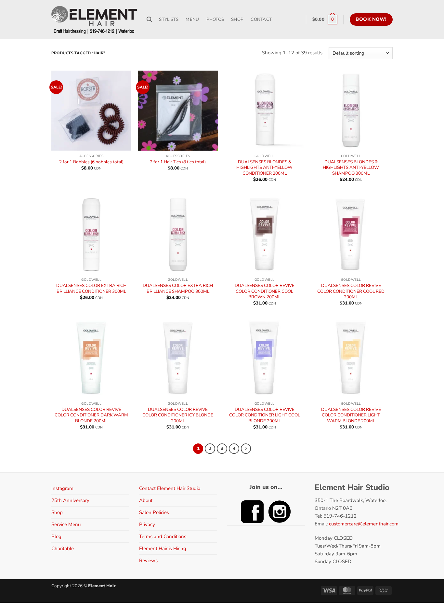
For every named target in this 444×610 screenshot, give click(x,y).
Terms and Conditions (162, 536)
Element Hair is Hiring (162, 548)
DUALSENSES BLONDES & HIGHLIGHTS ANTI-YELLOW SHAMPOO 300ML (351, 167)
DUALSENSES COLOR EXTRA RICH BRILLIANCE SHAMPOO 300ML (178, 288)
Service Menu (66, 524)
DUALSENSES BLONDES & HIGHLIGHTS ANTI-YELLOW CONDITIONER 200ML (264, 167)
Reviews (148, 560)
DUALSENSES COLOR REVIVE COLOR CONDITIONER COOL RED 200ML (351, 291)
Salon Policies (154, 512)
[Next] (246, 448)
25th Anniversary (70, 500)
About (145, 500)
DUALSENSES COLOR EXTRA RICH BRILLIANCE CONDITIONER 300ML (91, 288)
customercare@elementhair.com (363, 524)
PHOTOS (215, 19)
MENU (192, 19)
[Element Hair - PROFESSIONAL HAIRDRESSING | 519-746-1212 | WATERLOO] (94, 19)
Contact (261, 19)
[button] (324, 19)
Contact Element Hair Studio (169, 488)
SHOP (237, 19)
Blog (56, 536)
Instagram (62, 488)
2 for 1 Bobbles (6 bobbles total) (91, 162)
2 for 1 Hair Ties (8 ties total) (178, 162)
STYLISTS (168, 19)
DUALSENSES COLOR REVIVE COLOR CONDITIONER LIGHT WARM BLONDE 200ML (351, 415)
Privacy (147, 524)
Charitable (62, 548)
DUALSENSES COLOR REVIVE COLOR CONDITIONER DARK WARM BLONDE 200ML (91, 415)
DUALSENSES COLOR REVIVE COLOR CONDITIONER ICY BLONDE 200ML (177, 415)
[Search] (149, 19)
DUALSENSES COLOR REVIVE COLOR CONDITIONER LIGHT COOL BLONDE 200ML (264, 415)
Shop (57, 512)
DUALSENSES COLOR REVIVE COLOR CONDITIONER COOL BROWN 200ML (264, 291)
